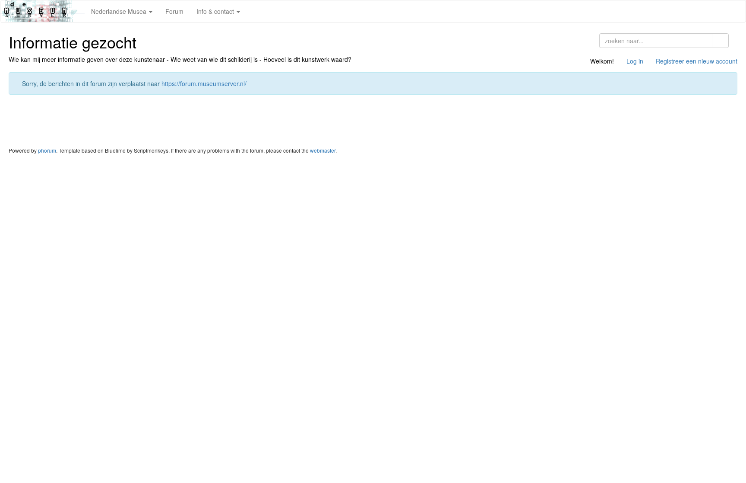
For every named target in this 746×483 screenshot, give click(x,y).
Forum (174, 11)
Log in (634, 61)
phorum (47, 150)
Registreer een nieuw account (696, 61)
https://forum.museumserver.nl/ (204, 83)
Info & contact (216, 11)
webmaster (322, 150)
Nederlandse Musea (119, 11)
